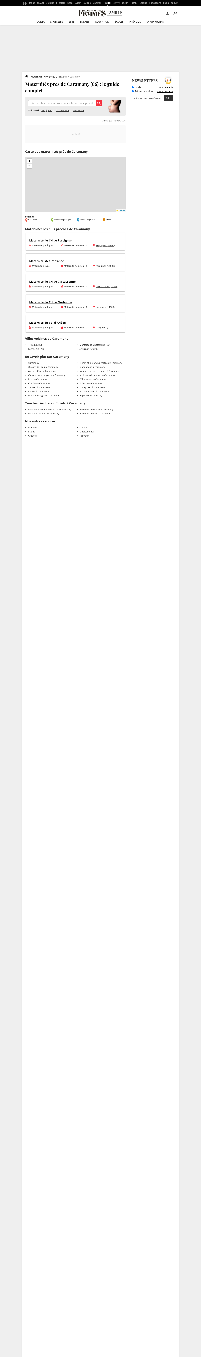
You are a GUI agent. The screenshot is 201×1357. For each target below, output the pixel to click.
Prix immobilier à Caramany (94, 391)
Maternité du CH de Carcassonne (52, 281)
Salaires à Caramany (39, 387)
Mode (32, 3)
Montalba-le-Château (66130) (94, 344)
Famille (107, 3)
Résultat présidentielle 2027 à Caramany (49, 409)
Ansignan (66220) (88, 348)
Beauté (40, 3)
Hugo (166, 3)
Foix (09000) (102, 327)
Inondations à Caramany (92, 366)
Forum (174, 3)
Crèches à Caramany (39, 383)
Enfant (84, 21)
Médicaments (86, 431)
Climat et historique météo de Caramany (100, 362)
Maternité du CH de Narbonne (50, 302)
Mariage (97, 3)
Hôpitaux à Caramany (90, 395)
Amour (87, 3)
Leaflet (121, 210)
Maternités (36, 76)
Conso (41, 21)
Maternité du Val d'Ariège (47, 322)
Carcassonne (62, 110)
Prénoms (135, 21)
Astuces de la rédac (143, 91)
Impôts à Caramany (38, 391)
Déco (70, 3)
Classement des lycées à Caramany (46, 375)
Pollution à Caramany (90, 383)
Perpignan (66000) (105, 245)
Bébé (71, 21)
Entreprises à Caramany (92, 387)
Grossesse (56, 21)
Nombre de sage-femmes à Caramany (99, 371)
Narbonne (78, 110)
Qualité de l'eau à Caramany (43, 366)
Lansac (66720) (36, 348)
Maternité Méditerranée (46, 261)
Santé (117, 3)
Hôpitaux (84, 435)
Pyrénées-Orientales (56, 76)
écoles (119, 21)
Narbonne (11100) (105, 307)
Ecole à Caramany (37, 379)
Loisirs (143, 3)
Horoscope (155, 3)
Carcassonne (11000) (106, 286)
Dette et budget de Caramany (43, 395)
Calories (83, 427)
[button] (29, 161)
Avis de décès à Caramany (42, 371)
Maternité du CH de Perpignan (50, 240)
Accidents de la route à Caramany (97, 375)
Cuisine (50, 3)
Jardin (78, 3)
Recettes (60, 3)
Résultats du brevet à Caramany (96, 409)
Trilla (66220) (35, 344)
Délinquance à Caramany (92, 379)
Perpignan (46, 110)
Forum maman (155, 21)
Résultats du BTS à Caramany (94, 413)
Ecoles (31, 431)
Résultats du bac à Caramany (43, 413)
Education (102, 21)
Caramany (33, 362)
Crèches (32, 435)
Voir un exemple (165, 87)
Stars (135, 3)
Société (126, 3)
